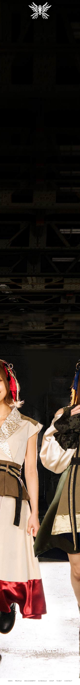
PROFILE (18, 681)
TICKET (59, 681)
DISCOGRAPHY (30, 681)
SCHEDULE (42, 681)
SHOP (51, 681)
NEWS (10, 681)
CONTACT (68, 681)
